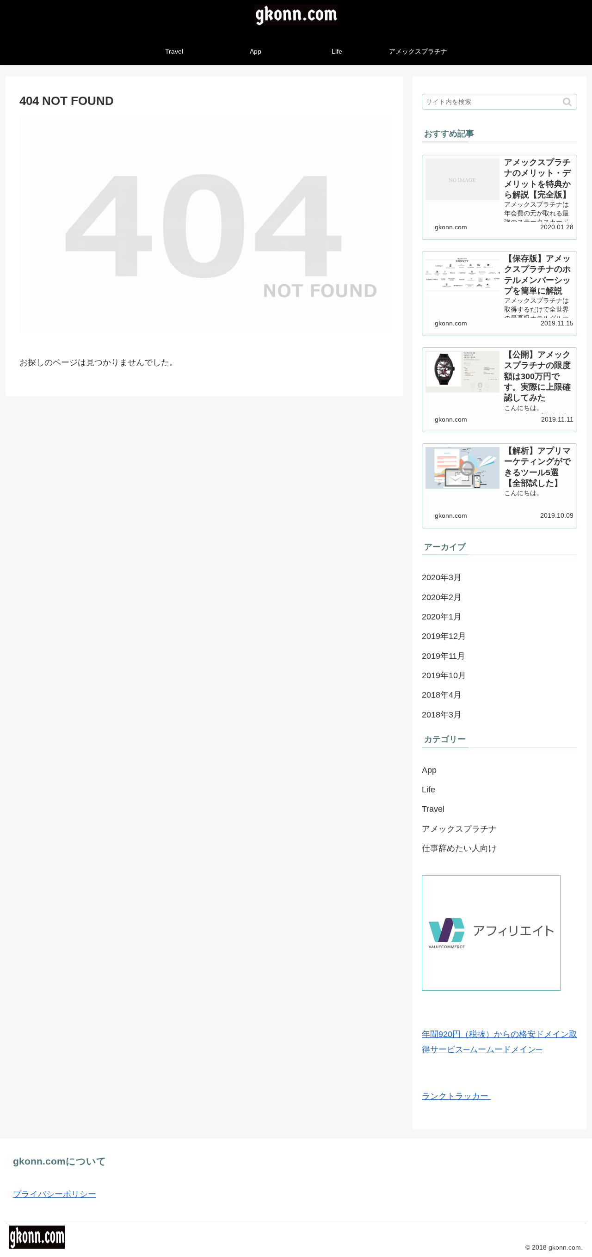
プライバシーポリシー (54, 1194)
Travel (433, 809)
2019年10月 (444, 675)
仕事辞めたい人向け (459, 848)
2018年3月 (442, 714)
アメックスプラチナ (459, 829)
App (429, 770)
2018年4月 (442, 694)
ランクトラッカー (456, 1096)
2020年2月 (442, 597)
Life (428, 789)
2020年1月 (442, 616)
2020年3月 (442, 577)
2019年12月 (444, 636)
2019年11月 (443, 656)
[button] (568, 102)
